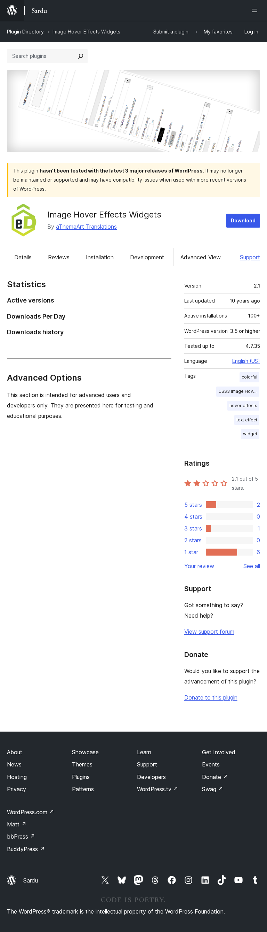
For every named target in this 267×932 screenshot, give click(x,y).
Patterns (83, 789)
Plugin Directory (25, 32)
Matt (16, 824)
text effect (246, 419)
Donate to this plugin (210, 697)
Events (211, 764)
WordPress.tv (157, 789)
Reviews (59, 257)
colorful (249, 377)
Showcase (85, 752)
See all (251, 566)
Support (250, 257)
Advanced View (200, 257)
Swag (212, 789)
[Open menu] (256, 10)
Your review (199, 566)
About (14, 752)
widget (250, 433)
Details (23, 257)
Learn (144, 752)
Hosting (17, 776)
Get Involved (218, 752)
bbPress (21, 836)
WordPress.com (30, 812)
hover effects (243, 405)
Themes (82, 764)
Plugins (81, 776)
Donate (215, 776)
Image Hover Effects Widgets (104, 214)
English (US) (246, 361)
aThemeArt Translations (86, 226)
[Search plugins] (81, 56)
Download (243, 220)
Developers (151, 776)
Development (147, 257)
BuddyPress (26, 849)
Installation (100, 257)
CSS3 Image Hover (238, 391)
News (14, 764)
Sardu (30, 880)
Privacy (16, 789)
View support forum (209, 631)
